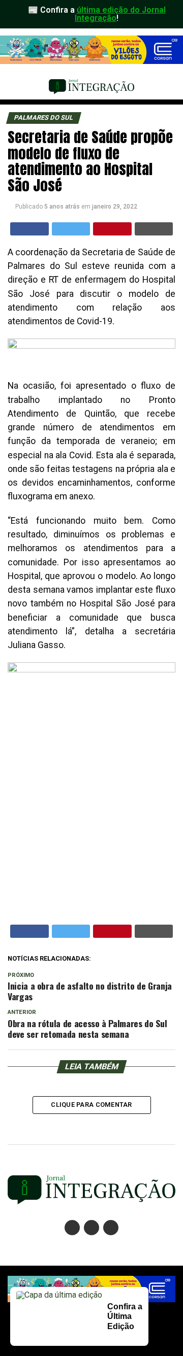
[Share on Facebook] (29, 228)
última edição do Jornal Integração (120, 14)
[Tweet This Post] (71, 228)
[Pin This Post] (112, 228)
